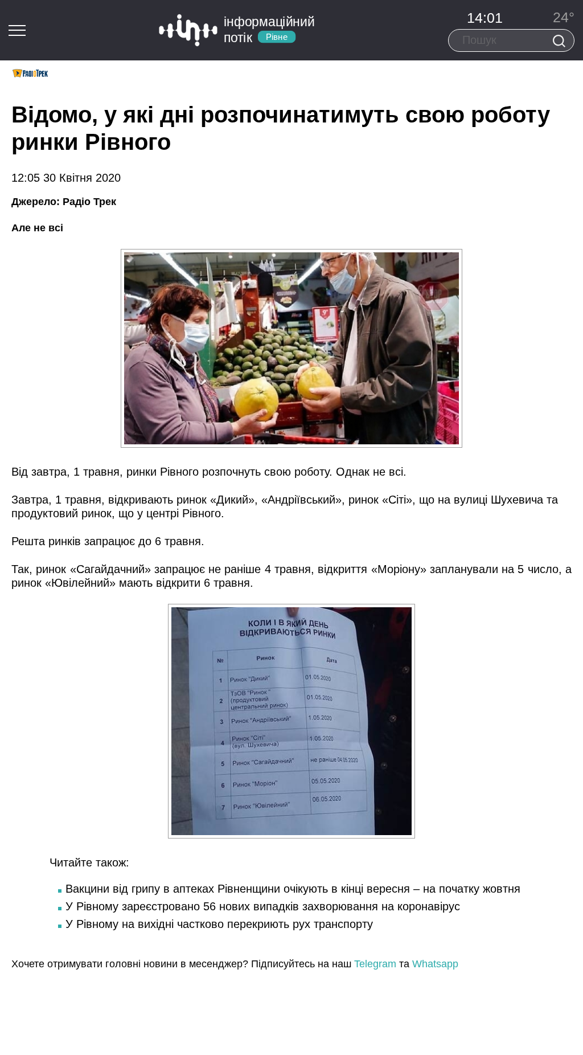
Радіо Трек (89, 201)
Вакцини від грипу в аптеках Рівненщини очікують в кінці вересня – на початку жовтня (292, 888)
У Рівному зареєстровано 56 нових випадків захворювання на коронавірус (262, 906)
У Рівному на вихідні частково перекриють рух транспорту (219, 924)
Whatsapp (435, 964)
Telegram (375, 964)
